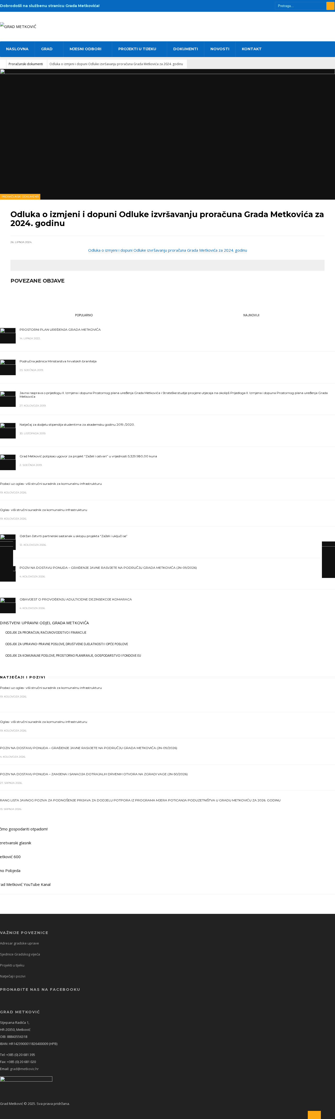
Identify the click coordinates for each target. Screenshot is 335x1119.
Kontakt (252, 49)
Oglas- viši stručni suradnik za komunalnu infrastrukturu (43, 510)
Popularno (84, 315)
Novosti (219, 49)
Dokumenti (185, 49)
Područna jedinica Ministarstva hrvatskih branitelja (58, 361)
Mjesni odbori (85, 49)
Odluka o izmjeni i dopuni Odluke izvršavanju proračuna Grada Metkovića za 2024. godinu (167, 250)
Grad (47, 49)
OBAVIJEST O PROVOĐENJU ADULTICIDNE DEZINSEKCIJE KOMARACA (76, 599)
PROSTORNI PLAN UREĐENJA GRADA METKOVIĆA (60, 329)
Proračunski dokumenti (26, 64)
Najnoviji (251, 315)
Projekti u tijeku (137, 49)
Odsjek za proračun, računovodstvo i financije (45, 632)
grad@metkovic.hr (24, 1068)
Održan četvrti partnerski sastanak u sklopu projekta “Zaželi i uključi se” (73, 536)
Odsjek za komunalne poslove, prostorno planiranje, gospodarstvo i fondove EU (73, 655)
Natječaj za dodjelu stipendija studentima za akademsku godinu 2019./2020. (77, 424)
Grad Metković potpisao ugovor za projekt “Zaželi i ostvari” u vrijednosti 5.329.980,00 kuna (88, 456)
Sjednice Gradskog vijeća (20, 954)
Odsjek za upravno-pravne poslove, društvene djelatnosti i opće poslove (66, 644)
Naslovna (17, 49)
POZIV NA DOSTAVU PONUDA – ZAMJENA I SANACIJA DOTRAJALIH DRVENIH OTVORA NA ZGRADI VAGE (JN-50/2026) (94, 774)
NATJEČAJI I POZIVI (23, 677)
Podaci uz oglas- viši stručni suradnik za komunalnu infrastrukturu (51, 484)
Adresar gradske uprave (19, 943)
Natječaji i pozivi (12, 976)
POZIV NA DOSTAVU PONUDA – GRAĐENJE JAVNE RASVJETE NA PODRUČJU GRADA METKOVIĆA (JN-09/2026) (108, 568)
